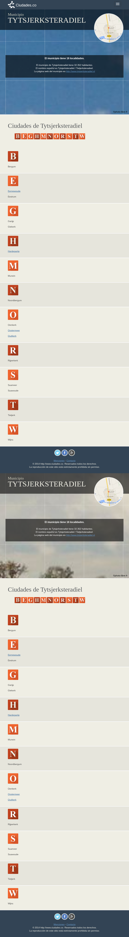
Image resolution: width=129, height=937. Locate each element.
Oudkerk (12, 336)
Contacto (71, 460)
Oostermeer (14, 330)
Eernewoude (14, 191)
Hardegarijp (14, 251)
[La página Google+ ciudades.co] (71, 452)
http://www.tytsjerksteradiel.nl (80, 71)
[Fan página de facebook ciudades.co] (64, 452)
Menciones (59, 460)
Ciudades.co (26, 5)
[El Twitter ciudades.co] (57, 452)
